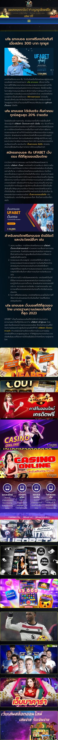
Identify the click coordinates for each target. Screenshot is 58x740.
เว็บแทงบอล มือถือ (35, 144)
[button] (29, 20)
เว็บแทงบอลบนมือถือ (37, 194)
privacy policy (43, 517)
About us (27, 517)
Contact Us (14, 517)
